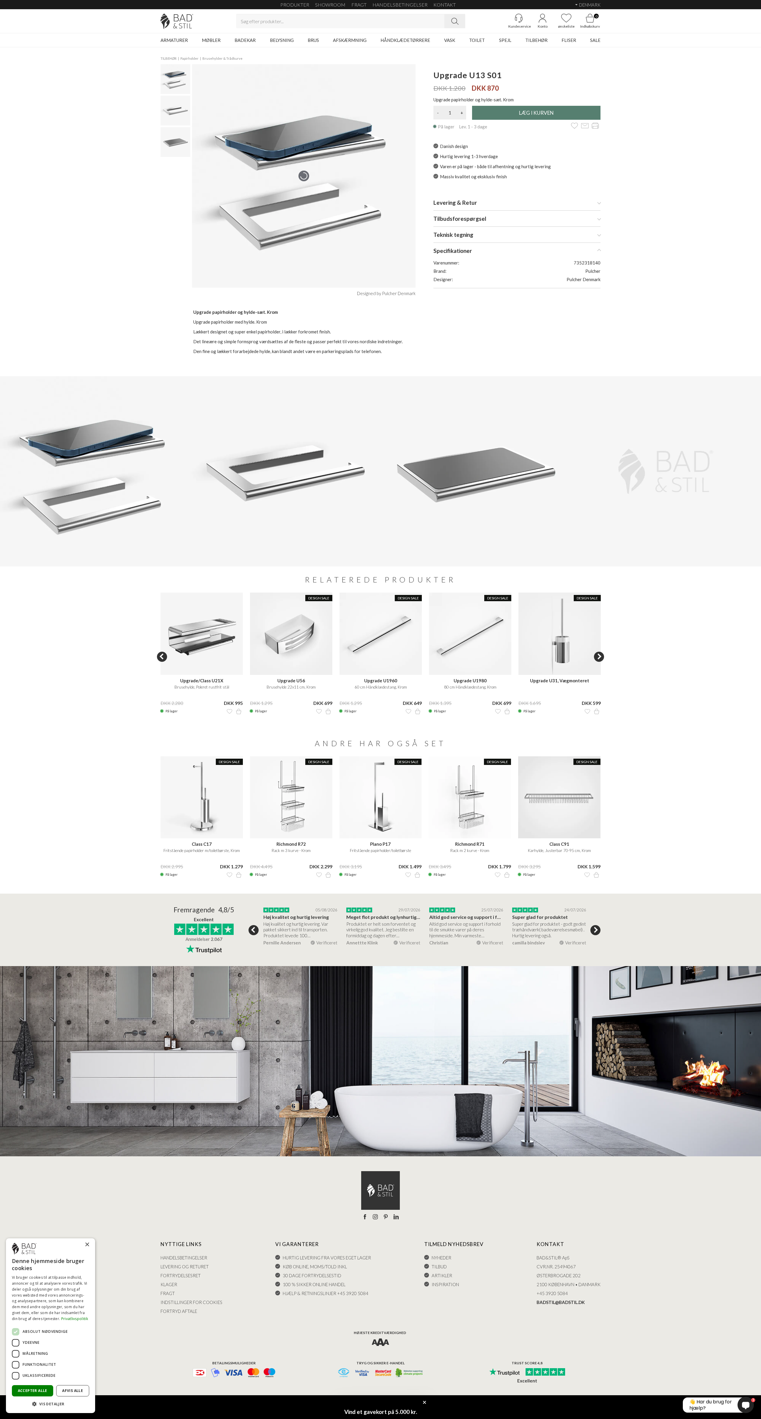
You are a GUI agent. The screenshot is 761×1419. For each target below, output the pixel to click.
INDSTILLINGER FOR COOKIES (191, 1302)
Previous (162, 657)
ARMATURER (174, 40)
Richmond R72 (291, 844)
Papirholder (189, 58)
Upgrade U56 (291, 680)
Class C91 (559, 844)
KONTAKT (444, 4)
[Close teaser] (424, 1402)
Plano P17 (380, 844)
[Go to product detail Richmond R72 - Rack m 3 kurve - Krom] (291, 797)
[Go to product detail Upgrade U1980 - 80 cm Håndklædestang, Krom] (470, 634)
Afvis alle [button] (72, 1390)
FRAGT (359, 4)
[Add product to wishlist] (229, 711)
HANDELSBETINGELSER (399, 4)
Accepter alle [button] (32, 1390)
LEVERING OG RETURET (185, 1266)
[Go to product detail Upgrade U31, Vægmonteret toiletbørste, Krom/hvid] (559, 634)
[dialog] (50, 1325)
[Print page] (595, 126)
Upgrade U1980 (470, 680)
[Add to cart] (239, 711)
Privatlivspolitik (74, 1318)
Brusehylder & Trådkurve (222, 58)
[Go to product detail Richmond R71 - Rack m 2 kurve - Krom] (470, 797)
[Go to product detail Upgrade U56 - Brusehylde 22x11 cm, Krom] (291, 634)
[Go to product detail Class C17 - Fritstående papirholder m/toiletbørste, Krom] (202, 797)
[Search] (454, 21)
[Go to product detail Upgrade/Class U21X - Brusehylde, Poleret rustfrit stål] (202, 634)
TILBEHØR (536, 40)
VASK (449, 40)
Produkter (294, 4)
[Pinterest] (385, 1217)
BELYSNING (282, 40)
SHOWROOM (330, 4)
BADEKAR (245, 40)
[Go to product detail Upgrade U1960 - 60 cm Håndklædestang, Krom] (380, 634)
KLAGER (169, 1284)
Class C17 (202, 844)
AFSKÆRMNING (350, 40)
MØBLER (211, 40)
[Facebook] (364, 1217)
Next (599, 657)
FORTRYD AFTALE (179, 1311)
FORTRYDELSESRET (181, 1275)
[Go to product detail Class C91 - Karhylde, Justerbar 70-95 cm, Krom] (559, 797)
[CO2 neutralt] (409, 1373)
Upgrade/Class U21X (201, 680)
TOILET (477, 40)
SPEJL (505, 40)
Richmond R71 (470, 844)
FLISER (569, 40)
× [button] (87, 1244)
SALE (595, 40)
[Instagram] (375, 1217)
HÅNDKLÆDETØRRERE (405, 40)
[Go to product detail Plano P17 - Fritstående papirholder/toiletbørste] (380, 797)
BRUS (313, 40)
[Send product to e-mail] (585, 126)
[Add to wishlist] (574, 126)
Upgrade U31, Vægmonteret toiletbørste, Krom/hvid (559, 681)
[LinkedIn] (396, 1217)
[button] (50, 1403)
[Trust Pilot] (504, 1372)
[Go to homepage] (177, 21)
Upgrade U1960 (380, 680)
